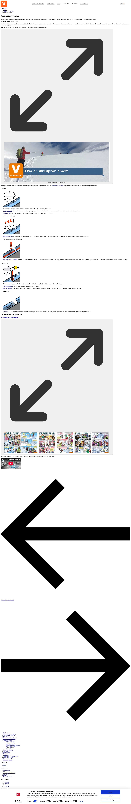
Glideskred (5, 311)
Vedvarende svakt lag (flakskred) (10, 259)
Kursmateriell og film (7, 758)
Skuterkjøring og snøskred (9, 735)
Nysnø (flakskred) (7, 213)
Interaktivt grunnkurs (7, 760)
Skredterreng (6, 736)
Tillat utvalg (110, 796)
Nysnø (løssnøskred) (7, 211)
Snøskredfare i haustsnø (8, 757)
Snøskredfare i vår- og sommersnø (10, 756)
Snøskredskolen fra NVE (8, 11)
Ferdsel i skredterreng (8, 750)
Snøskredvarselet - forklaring (9, 739)
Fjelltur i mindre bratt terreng (9, 734)
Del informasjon (6, 753)
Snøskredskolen (6, 732)
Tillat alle (110, 792)
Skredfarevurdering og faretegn (10, 737)
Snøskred (5, 10)
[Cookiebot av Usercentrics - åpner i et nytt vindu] (18, 801)
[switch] (49, 801)
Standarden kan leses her (57, 185)
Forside (4, 8)
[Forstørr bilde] (57, 387)
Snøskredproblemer (7, 740)
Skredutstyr (5, 751)
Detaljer (81, 801)
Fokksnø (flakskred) (7, 236)
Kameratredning (6, 752)
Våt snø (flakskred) (7, 288)
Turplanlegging (6, 755)
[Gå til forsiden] (4, 4)
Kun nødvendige (110, 800)
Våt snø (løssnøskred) (8, 286)
